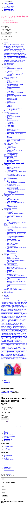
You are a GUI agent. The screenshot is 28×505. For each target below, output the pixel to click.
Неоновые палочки (12, 98)
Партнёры (6, 458)
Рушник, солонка (11, 226)
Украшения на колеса (12, 191)
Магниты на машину (12, 187)
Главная (6, 42)
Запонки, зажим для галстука (14, 150)
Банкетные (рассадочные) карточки (16, 232)
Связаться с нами (8, 446)
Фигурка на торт (11, 237)
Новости (6, 432)
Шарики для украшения (13, 167)
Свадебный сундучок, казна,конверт (16, 247)
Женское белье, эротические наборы (16, 132)
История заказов (8, 467)
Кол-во (2, 415)
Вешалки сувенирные (12, 153)
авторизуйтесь (11, 391)
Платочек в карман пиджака (14, 149)
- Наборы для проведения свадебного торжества (11, 312)
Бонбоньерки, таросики (13, 70)
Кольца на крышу (11, 184)
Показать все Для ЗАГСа (10, 208)
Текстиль (9, 105)
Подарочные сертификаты (11, 457)
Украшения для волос (12, 120)
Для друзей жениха (12, 158)
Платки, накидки (11, 130)
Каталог (6, 43)
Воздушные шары (11, 246)
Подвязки (9, 115)
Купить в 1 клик (5, 419)
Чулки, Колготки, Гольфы (13, 116)
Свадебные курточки (12, 113)
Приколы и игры (11, 102)
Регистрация (10, 4)
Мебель (21, 61)
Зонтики (9, 134)
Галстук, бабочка (11, 147)
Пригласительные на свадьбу (14, 68)
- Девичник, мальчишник (11, 311)
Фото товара (7, 437)
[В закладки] (1, 394)
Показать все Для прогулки (11, 223)
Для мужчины (7, 144)
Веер (8, 136)
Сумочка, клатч (11, 123)
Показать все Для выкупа (10, 178)
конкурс (15, 425)
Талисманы (10, 103)
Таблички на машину (12, 192)
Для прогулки (7, 209)
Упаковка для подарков (13, 61)
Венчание (16, 53)
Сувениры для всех (9, 47)
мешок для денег (8, 425)
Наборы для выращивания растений (16, 95)
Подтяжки (9, 151)
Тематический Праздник (10, 51)
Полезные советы (8, 64)
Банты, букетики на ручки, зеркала (16, 182)
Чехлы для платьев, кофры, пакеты (16, 139)
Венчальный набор (12, 256)
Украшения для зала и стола (11, 327)
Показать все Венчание (10, 264)
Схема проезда (8, 439)
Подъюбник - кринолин (13, 129)
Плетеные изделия (12, 99)
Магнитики (10, 91)
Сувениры (9, 71)
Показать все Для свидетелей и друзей (14, 163)
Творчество (24, 57)
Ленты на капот (11, 181)
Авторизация (10, 6)
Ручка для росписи (12, 201)
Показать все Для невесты (11, 143)
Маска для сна (10, 94)
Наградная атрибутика (13, 96)
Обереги (9, 278)
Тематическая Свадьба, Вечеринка (16, 275)
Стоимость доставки (9, 436)
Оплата (6, 295)
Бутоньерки (10, 146)
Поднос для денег (11, 271)
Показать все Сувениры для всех (12, 111)
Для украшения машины (14, 50)
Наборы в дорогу (11, 141)
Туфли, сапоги (11, 126)
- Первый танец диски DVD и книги (15, 319)
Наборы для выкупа (12, 168)
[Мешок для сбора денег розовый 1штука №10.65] (12, 378)
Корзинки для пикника (14, 57)
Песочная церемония (12, 243)
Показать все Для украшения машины (14, 194)
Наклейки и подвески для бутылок (16, 233)
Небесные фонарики (12, 218)
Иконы (8, 257)
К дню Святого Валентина (15, 54)
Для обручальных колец (13, 199)
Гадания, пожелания (12, 85)
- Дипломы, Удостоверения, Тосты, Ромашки (13, 320)
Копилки (9, 88)
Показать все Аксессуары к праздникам (14, 289)
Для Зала (11, 53)
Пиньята (9, 286)
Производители (8, 455)
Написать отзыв (11, 421)
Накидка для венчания (13, 258)
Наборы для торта (11, 239)
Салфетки (9, 212)
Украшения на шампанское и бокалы (16, 234)
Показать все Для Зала (10, 253)
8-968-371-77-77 (5, 27)
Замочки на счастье (12, 215)
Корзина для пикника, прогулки (15, 213)
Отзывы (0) (7, 382)
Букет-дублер (10, 125)
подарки (20, 425)
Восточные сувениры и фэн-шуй (15, 84)
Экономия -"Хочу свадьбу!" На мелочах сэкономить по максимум (13, 301)
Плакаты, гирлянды (12, 244)
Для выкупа (7, 164)
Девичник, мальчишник (13, 267)
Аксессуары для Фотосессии (14, 216)
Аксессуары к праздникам (17, 56)
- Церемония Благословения (12, 314)
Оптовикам (7, 440)
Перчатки (9, 118)
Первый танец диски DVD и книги (16, 279)
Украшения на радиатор (13, 185)
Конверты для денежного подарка (16, 73)
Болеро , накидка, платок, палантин (16, 222)
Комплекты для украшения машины (16, 189)
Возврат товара (8, 448)
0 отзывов (3, 421)
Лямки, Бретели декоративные (15, 133)
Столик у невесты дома (13, 174)
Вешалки (9, 82)
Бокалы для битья (11, 230)
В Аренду (19, 323)
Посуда (9, 101)
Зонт (8, 219)
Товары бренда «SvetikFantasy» (12, 58)
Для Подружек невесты (13, 160)
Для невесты (17, 47)
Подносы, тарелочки (12, 274)
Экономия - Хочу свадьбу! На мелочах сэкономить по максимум (14, 45)
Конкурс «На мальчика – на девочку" (17, 277)
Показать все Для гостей (10, 77)
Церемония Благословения (14, 272)
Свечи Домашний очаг (13, 241)
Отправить (4, 495)
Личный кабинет (8, 465)
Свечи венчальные (12, 263)
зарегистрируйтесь (6, 392)
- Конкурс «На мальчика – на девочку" (11, 317)
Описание (6, 380)
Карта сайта (7, 449)
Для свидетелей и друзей (15, 49)
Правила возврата (8, 434)
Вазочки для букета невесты (14, 140)
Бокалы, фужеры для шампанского (16, 236)
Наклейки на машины (13, 188)
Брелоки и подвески (12, 81)
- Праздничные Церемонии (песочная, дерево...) (14, 321)
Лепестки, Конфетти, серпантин (15, 202)
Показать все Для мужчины (11, 154)
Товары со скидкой (9, 459)
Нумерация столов (12, 251)
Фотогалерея (7, 294)
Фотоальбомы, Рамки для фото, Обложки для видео (15, 108)
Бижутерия (10, 122)
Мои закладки (7, 468)
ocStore (9, 474)
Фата (8, 119)
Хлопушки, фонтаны (12, 206)
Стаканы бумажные (12, 210)
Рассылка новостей (9, 470)
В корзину (3, 417)
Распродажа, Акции (9, 63)
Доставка (6, 296)
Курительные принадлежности (15, 89)
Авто (8, 80)
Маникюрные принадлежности (15, 92)
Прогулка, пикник (12, 288)
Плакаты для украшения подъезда (16, 165)
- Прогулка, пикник (11, 323)
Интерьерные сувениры (13, 87)
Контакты (6, 298)
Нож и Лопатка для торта (13, 240)
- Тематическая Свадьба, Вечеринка (16, 316)
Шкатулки (9, 106)
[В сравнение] (2, 394)
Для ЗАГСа (20, 51)
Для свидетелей (11, 161)
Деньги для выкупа (12, 170)
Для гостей (20, 46)
